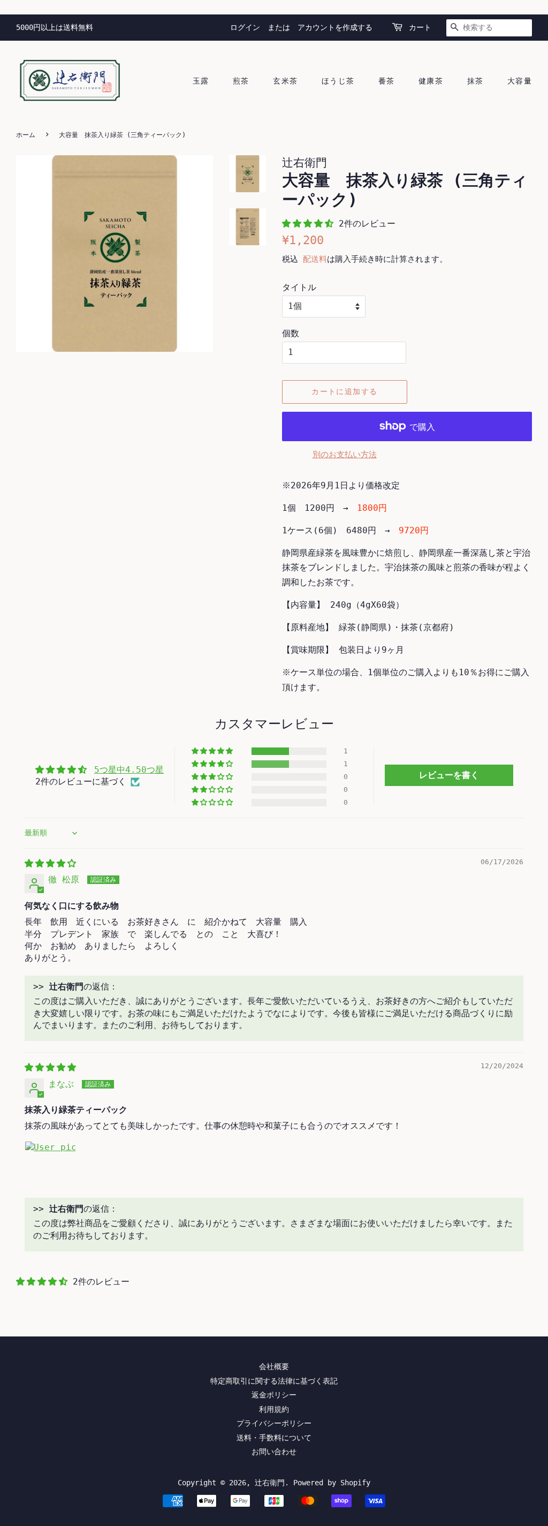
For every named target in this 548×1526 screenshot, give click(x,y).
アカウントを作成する (335, 27)
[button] (310, 223)
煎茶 (241, 81)
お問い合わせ (274, 1451)
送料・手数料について (274, 1437)
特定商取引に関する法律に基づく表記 (274, 1381)
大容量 (519, 81)
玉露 (201, 81)
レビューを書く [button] (449, 775)
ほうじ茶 (338, 81)
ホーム (25, 135)
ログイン (245, 27)
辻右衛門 (270, 1482)
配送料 (315, 259)
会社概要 (274, 1366)
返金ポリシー (274, 1395)
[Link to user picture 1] (50, 1166)
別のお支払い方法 (345, 454)
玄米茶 (285, 81)
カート (420, 27)
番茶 (386, 81)
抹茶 (475, 81)
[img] (50, 863)
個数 (290, 333)
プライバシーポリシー (274, 1423)
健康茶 (430, 81)
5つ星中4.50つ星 (129, 770)
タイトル (299, 287)
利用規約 (274, 1409)
